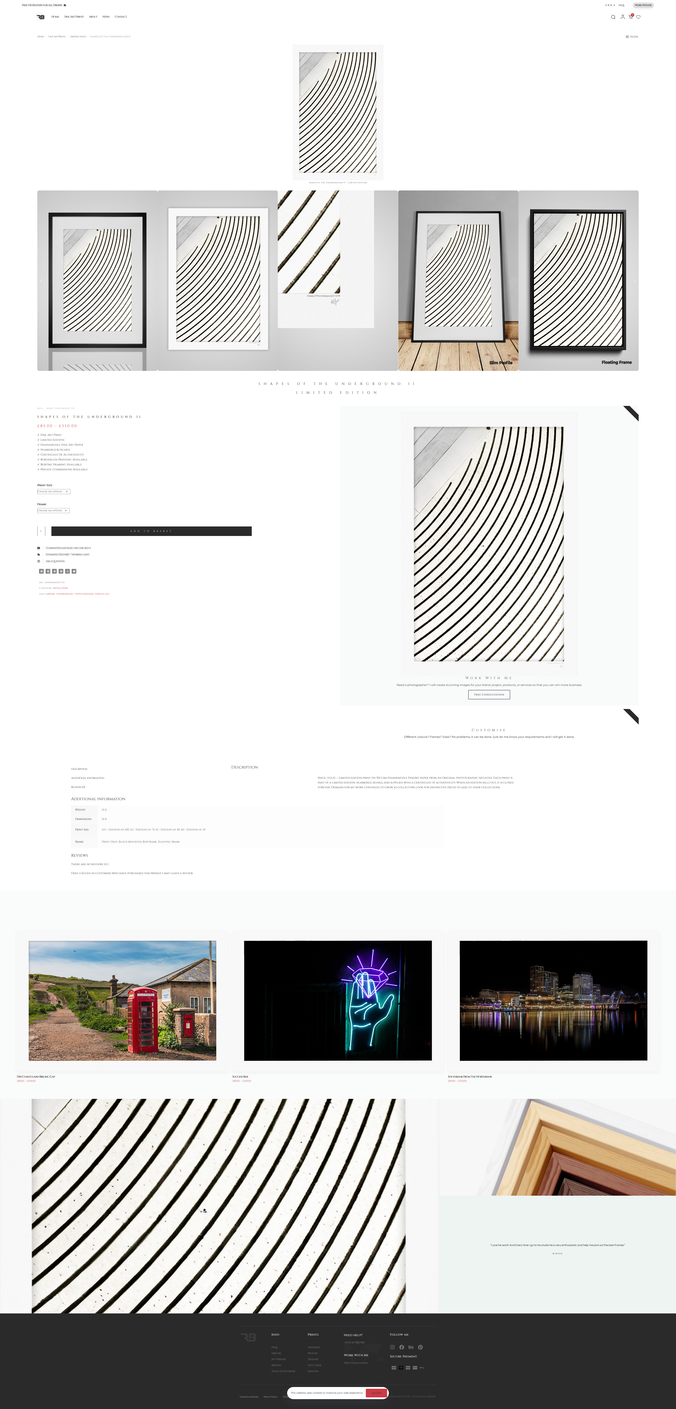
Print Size (44, 485)
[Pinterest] (420, 1347)
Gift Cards (314, 1365)
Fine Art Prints (74, 17)
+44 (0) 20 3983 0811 (354, 1342)
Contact (121, 17)
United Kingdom (84, 594)
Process (312, 1353)
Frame (42, 504)
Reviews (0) (78, 787)
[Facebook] (401, 1347)
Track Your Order (283, 1371)
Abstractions (78, 36)
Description (79, 769)
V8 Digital (287, 1396)
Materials (314, 1347)
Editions (313, 1371)
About (93, 17)
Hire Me (276, 1353)
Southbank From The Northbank (470, 1077)
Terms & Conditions (248, 1396)
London (50, 594)
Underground (64, 594)
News (106, 17)
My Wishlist (278, 1359)
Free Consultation (356, 1363)
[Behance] (411, 1347)
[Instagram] (392, 1347)
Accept (376, 1393)
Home (55, 17)
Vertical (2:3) (102, 594)
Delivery (313, 1359)
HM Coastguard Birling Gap (36, 1077)
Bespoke (276, 1365)
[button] (610, 5)
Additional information (87, 778)
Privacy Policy (271, 1396)
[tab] (144, 769)
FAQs (621, 5)
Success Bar (240, 1077)
